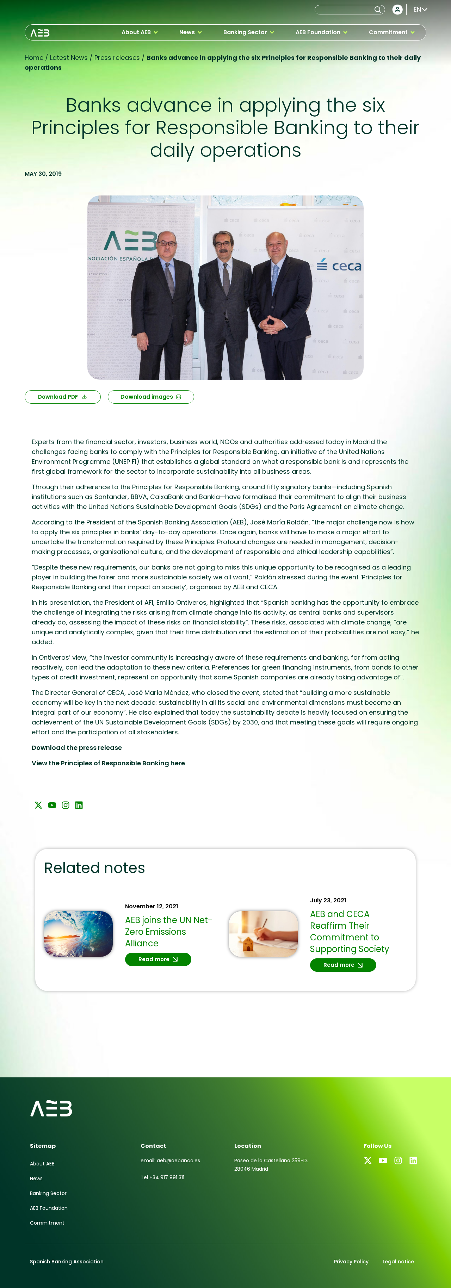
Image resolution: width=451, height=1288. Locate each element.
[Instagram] (65, 805)
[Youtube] (51, 805)
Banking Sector (48, 1193)
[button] (140, 32)
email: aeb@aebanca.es (170, 1160)
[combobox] (344, 9)
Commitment (47, 1222)
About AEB (42, 1163)
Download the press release (77, 747)
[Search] (379, 9)
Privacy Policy (351, 1261)
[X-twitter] (38, 805)
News (36, 1178)
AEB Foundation (49, 1208)
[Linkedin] (79, 805)
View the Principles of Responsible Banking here (108, 763)
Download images (147, 397)
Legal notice (398, 1261)
